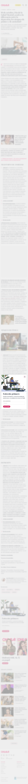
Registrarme (7, 406)
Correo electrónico (6, 401)
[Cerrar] (25, 377)
